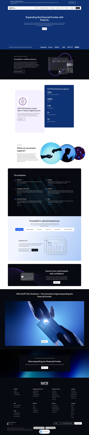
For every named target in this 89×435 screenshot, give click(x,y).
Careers (72, 407)
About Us (72, 405)
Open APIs (34, 408)
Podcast (72, 417)
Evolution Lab (54, 412)
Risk (62, 7)
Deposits (36, 7)
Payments (52, 7)
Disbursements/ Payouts (56, 396)
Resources (72, 410)
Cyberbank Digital (29, 229)
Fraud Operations (55, 405)
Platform (66, 7)
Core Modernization (17, 394)
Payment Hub (48, 229)
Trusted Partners (35, 410)
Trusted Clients (35, 412)
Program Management (55, 408)
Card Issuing (39, 229)
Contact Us (73, 408)
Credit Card (54, 399)
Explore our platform (18, 71)
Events (72, 412)
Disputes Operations (55, 407)
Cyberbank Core (19, 229)
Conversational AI (36, 396)
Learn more (21, 119)
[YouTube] (11, 424)
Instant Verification (17, 407)
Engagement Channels (44, 7)
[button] (44, 323)
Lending (57, 7)
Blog (72, 415)
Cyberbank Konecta (36, 394)
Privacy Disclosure (17, 414)
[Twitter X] (9, 424)
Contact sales (34, 250)
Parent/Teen (54, 397)
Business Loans (73, 397)
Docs (34, 405)
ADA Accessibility (16, 416)
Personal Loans (73, 396)
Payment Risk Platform (68, 229)
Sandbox (34, 407)
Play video (44, 341)
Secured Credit (57, 229)
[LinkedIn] (7, 424)
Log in (78, 7)
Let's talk (44, 28)
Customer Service (55, 410)
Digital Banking (35, 392)
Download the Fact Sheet (67, 423)
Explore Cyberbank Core (24, 250)
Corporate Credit (74, 392)
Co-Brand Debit (54, 394)
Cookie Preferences (17, 412)
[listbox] (57, 423)
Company (72, 7)
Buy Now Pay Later (74, 394)
